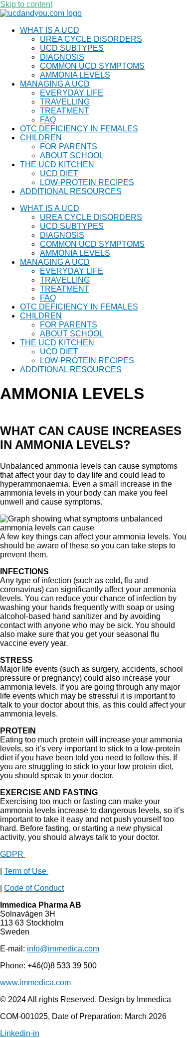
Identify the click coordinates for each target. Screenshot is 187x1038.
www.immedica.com (35, 982)
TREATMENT (64, 110)
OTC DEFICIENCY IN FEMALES (79, 128)
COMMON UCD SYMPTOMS (92, 66)
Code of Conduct (34, 888)
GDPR (12, 854)
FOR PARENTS (68, 146)
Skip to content (26, 4)
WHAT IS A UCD (49, 30)
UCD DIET (59, 173)
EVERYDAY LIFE (71, 93)
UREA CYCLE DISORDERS (91, 39)
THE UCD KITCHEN (57, 164)
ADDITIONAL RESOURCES (71, 191)
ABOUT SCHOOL (72, 155)
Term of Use (26, 871)
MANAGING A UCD (55, 84)
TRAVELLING (65, 102)
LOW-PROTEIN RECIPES (87, 182)
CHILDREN (41, 137)
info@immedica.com (63, 948)
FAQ (48, 119)
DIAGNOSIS (62, 57)
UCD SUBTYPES (72, 48)
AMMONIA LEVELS (75, 75)
